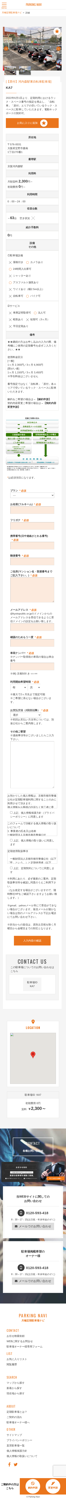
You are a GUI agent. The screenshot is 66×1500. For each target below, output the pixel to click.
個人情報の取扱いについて (22, 1456)
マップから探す (16, 1382)
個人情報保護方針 (17, 1450)
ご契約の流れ (14, 1417)
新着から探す (14, 1388)
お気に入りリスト (17, 1359)
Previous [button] (6, 50)
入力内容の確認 (32, 940)
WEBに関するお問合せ (20, 1341)
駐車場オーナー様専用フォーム (25, 1346)
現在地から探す (16, 1393)
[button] (33, 1055)
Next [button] (58, 50)
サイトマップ (14, 1434)
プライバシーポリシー (19, 1440)
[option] (32, 49)
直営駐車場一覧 (16, 1445)
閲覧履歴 (12, 1364)
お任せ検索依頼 (16, 1335)
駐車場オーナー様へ (18, 1422)
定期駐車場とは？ (17, 1411)
